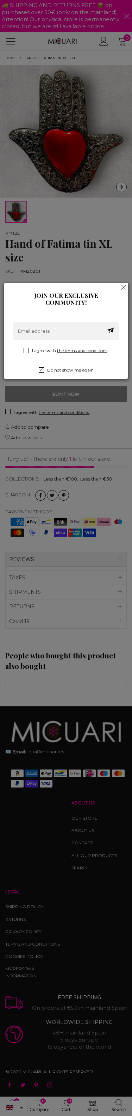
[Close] (124, 287)
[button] (110, 331)
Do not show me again (70, 370)
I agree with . (70, 350)
